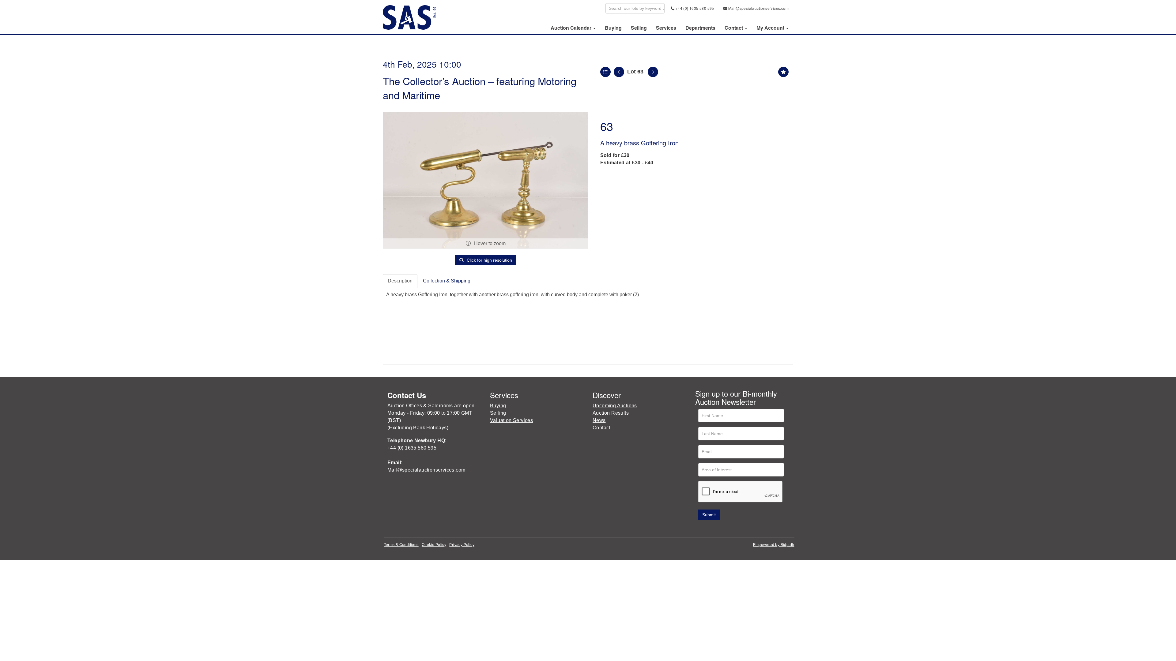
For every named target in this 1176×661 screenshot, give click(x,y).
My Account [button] (771, 28)
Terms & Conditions (401, 545)
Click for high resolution (489, 260)
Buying (613, 28)
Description (400, 280)
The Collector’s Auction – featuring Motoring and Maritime (479, 87)
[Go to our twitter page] (714, 528)
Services (666, 28)
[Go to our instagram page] (739, 528)
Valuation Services (511, 420)
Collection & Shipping (446, 280)
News (599, 420)
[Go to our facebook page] (701, 528)
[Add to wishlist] (783, 72)
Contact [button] (734, 28)
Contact (601, 427)
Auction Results (611, 413)
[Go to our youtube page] (726, 528)
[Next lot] (653, 72)
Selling (639, 28)
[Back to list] (605, 72)
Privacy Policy (461, 545)
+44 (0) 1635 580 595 (694, 8)
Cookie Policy (434, 545)
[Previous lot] (619, 72)
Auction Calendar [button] (572, 28)
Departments (700, 28)
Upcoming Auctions (615, 405)
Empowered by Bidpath (773, 545)
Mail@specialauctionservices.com (758, 8)
